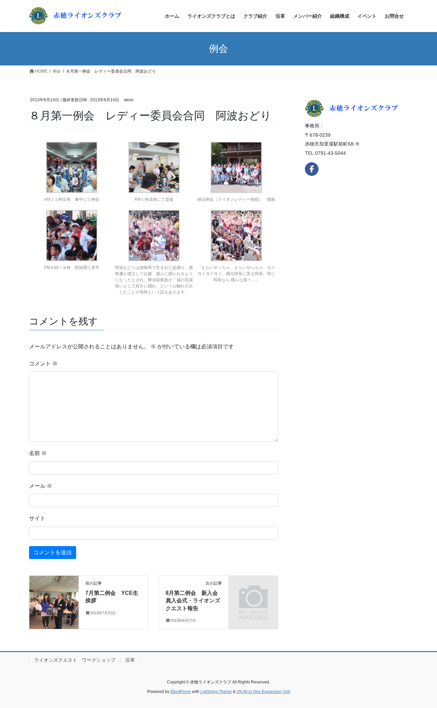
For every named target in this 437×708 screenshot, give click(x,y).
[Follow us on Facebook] (312, 169)
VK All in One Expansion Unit (263, 691)
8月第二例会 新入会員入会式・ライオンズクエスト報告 (193, 600)
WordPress (180, 691)
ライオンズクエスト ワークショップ (74, 660)
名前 (38, 453)
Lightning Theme (216, 691)
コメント (43, 363)
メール (40, 486)
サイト (37, 518)
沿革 (130, 660)
